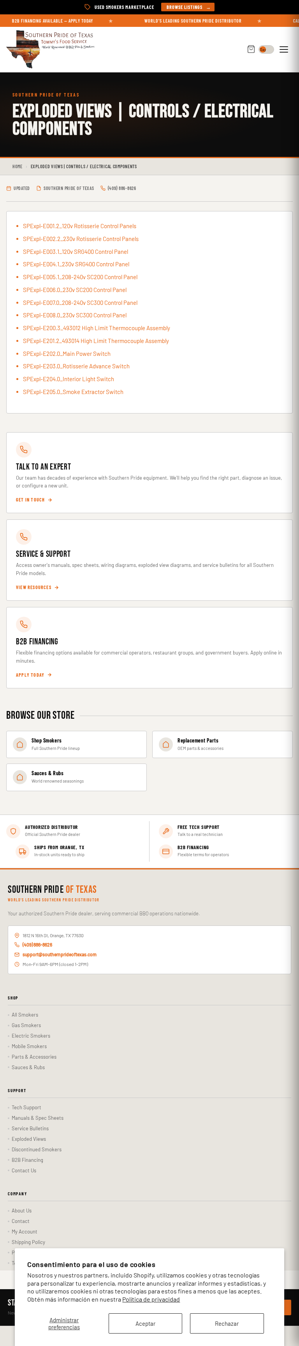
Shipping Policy (28, 1242)
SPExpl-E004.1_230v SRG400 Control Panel (76, 263)
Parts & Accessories (34, 1057)
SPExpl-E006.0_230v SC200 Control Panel (75, 289)
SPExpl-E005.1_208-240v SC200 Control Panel (80, 276)
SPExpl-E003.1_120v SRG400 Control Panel (75, 251)
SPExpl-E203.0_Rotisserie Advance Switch (76, 365)
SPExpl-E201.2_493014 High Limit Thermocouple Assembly (96, 340)
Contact (21, 1221)
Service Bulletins (30, 1128)
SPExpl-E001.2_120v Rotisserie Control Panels (79, 225)
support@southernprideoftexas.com (60, 954)
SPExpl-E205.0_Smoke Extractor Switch (73, 391)
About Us (22, 1210)
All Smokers (25, 1015)
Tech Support (26, 1107)
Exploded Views (29, 1139)
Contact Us (24, 1170)
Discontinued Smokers (37, 1149)
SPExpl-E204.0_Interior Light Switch (68, 378)
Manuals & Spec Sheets (37, 1118)
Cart (251, 50)
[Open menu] (285, 49)
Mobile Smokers (29, 1046)
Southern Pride (52, 890)
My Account (24, 1231)
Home (17, 166)
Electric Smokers (31, 1036)
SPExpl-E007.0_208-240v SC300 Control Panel (80, 302)
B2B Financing (27, 1160)
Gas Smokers (26, 1025)
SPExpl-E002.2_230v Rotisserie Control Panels (81, 238)
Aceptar (145, 1323)
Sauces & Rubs (28, 1067)
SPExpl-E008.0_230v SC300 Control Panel (75, 314)
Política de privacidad (151, 1299)
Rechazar (227, 1323)
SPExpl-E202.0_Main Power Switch (67, 353)
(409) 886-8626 (37, 944)
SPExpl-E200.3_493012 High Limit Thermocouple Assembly (96, 327)
